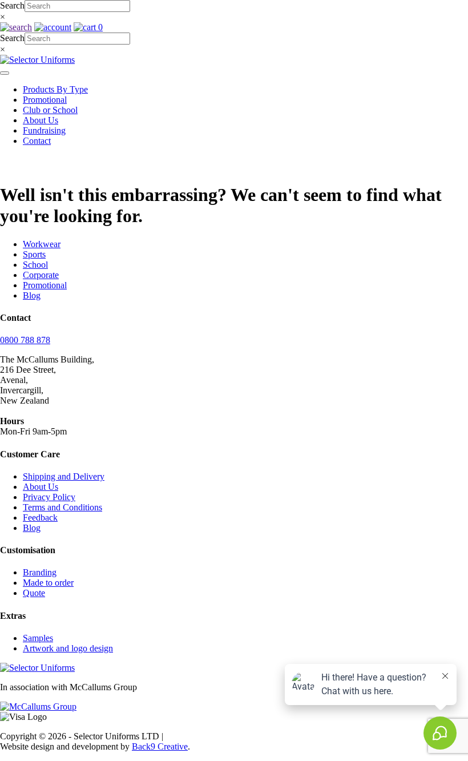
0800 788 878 (25, 340)
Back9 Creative (160, 746)
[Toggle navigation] (4, 73)
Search (12, 5)
